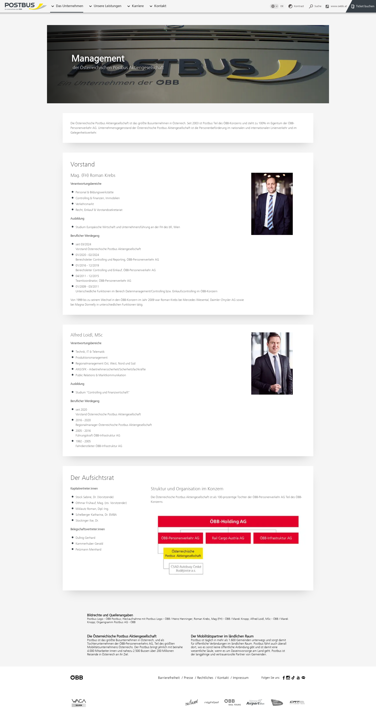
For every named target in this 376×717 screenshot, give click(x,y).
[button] (90, 6)
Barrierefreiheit (169, 678)
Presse (188, 678)
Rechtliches (205, 678)
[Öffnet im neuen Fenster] (283, 678)
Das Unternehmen (69, 6)
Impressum (241, 678)
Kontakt (160, 6)
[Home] (26, 6)
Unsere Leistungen (107, 6)
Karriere (138, 6)
